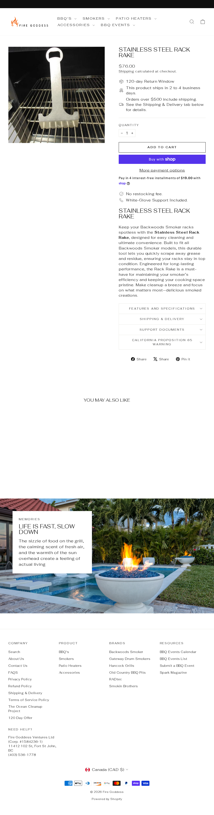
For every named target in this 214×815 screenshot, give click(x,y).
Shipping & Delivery (162, 319)
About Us (16, 659)
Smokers (95, 18)
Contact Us (18, 666)
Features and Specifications (162, 308)
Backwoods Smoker (126, 652)
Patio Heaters (134, 18)
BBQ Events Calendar (178, 652)
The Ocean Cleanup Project (25, 709)
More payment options (162, 170)
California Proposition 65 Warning (162, 342)
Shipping (126, 71)
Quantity (129, 125)
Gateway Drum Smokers (129, 659)
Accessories (74, 25)
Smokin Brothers (123, 686)
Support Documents (162, 330)
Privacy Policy (20, 679)
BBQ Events (116, 25)
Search (14, 652)
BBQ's (65, 18)
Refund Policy (20, 686)
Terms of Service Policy (28, 700)
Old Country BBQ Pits (127, 673)
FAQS (13, 673)
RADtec (115, 679)
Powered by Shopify (107, 799)
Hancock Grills (121, 666)
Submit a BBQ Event (177, 666)
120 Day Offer (20, 718)
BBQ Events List (173, 659)
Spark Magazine (173, 673)
